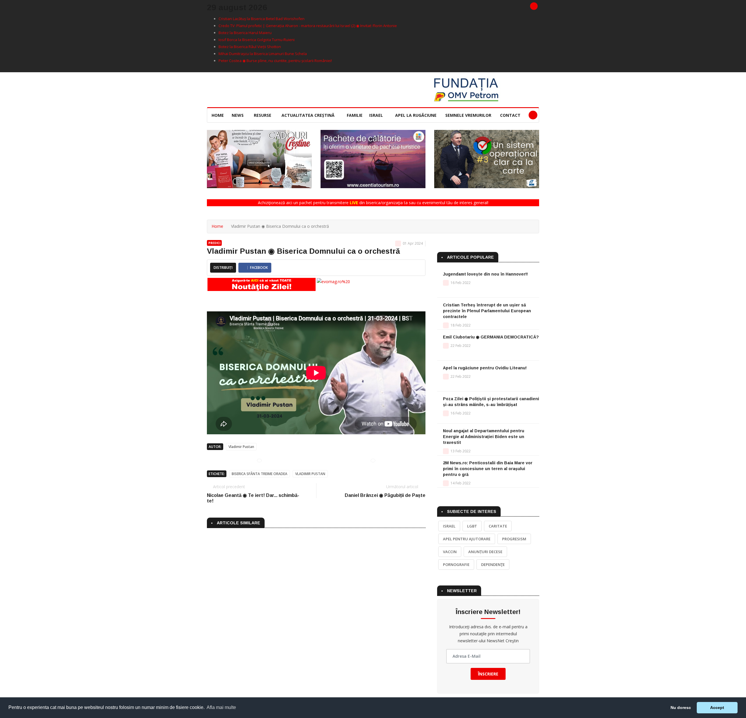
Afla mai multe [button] (221, 707)
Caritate (498, 526)
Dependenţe (493, 564)
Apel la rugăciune (416, 115)
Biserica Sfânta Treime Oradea (259, 473)
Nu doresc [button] (681, 707)
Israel (376, 115)
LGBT (472, 526)
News (238, 115)
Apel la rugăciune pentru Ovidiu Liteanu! (485, 368)
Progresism (514, 538)
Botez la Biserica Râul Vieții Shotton (250, 46)
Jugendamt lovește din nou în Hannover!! (485, 274)
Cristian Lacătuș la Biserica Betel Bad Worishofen (262, 18)
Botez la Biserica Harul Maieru (245, 32)
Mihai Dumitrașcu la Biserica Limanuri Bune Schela (263, 53)
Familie (355, 115)
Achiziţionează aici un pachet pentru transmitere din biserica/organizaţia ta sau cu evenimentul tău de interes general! (373, 202)
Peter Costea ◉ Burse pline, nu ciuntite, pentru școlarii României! (275, 60)
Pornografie (456, 564)
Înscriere (488, 674)
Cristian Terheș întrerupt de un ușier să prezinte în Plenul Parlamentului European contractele (487, 311)
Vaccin (450, 551)
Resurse (263, 115)
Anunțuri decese (485, 551)
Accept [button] (717, 707)
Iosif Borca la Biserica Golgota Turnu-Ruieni (257, 39)
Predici (214, 243)
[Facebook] (534, 6)
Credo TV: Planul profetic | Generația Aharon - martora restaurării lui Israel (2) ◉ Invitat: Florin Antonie (308, 25)
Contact (510, 115)
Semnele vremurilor (468, 115)
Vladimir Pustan (241, 446)
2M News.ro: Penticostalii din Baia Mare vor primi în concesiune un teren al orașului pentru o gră (487, 469)
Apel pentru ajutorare (466, 538)
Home (218, 115)
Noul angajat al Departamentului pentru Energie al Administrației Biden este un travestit (483, 436)
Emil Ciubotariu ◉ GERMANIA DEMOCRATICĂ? (491, 337)
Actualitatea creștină (308, 115)
